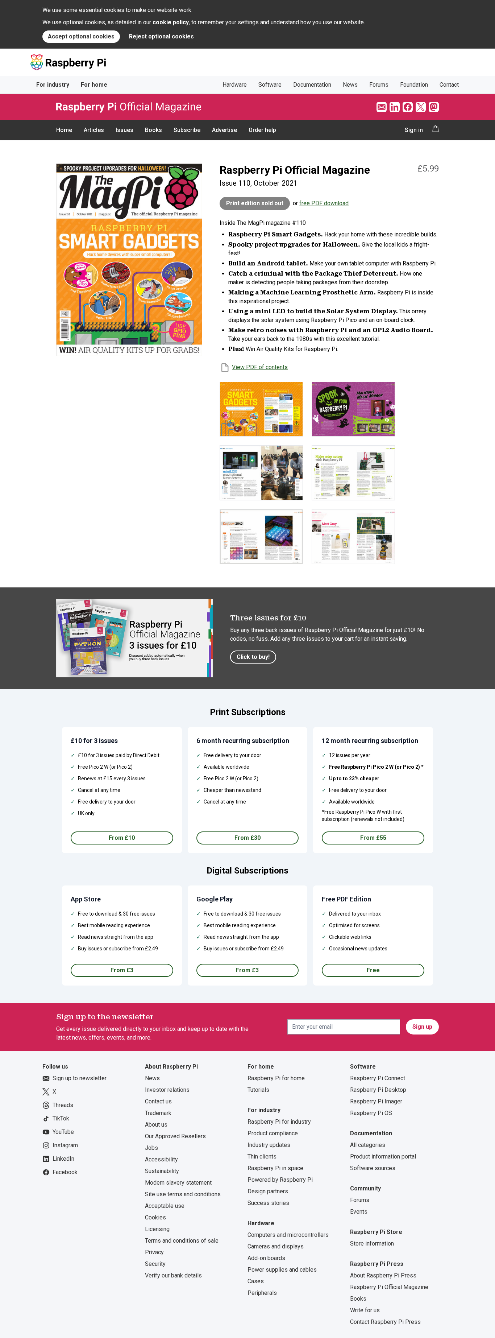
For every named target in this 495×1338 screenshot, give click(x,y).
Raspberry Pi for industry (279, 1121)
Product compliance (273, 1133)
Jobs (151, 1147)
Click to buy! (253, 656)
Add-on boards (266, 1258)
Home (64, 130)
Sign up (422, 1026)
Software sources (372, 1168)
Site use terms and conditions (183, 1194)
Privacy (154, 1252)
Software (270, 84)
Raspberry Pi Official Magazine (389, 1287)
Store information (372, 1243)
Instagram (65, 1145)
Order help (262, 130)
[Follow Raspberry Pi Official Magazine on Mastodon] (434, 107)
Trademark (158, 1113)
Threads (63, 1105)
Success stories (268, 1202)
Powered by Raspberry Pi (280, 1179)
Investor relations (167, 1089)
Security (155, 1263)
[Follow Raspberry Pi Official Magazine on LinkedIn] (395, 107)
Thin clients (262, 1156)
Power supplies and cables (282, 1269)
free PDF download (324, 203)
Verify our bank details (173, 1275)
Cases (256, 1281)
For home (94, 84)
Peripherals (262, 1292)
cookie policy (171, 22)
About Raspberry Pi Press (383, 1275)
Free (373, 970)
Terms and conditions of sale (182, 1240)
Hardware (234, 84)
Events (358, 1211)
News (350, 84)
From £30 (247, 837)
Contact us (158, 1101)
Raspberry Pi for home (276, 1078)
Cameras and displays (276, 1246)
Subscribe (187, 130)
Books (153, 130)
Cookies (155, 1217)
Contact (449, 84)
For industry (52, 84)
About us (156, 1124)
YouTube (63, 1131)
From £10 (122, 837)
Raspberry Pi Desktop (378, 1089)
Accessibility (161, 1159)
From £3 (122, 970)
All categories (367, 1144)
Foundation (414, 84)
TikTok (61, 1118)
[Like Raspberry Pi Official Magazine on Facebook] (408, 107)
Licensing (157, 1229)
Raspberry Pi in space (275, 1168)
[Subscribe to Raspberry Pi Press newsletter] (382, 107)
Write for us (365, 1310)
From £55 (373, 837)
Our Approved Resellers (175, 1136)
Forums (378, 84)
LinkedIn (63, 1158)
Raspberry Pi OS (371, 1113)
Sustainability (162, 1171)
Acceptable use (164, 1205)
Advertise (224, 130)
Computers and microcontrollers (288, 1234)
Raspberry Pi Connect (377, 1078)
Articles (94, 130)
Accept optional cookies (81, 36)
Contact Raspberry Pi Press (385, 1321)
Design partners (268, 1191)
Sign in (414, 130)
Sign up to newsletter (80, 1078)
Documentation (312, 84)
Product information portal (383, 1156)
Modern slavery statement (178, 1182)
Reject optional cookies (161, 36)
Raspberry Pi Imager (376, 1101)
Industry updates (269, 1144)
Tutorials (258, 1089)
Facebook (65, 1172)
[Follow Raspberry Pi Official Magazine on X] (421, 107)
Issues (124, 130)
